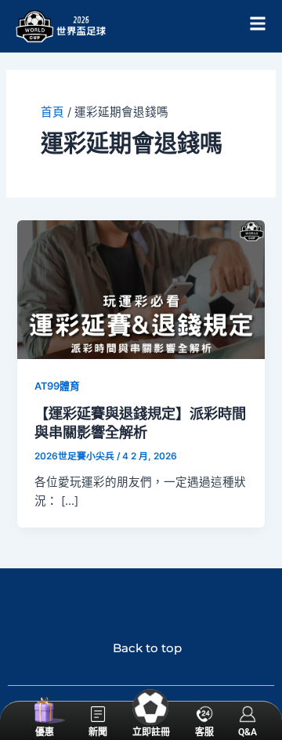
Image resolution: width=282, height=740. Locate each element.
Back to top (141, 648)
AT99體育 (57, 386)
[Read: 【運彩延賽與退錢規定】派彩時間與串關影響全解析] (140, 289)
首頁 (52, 112)
